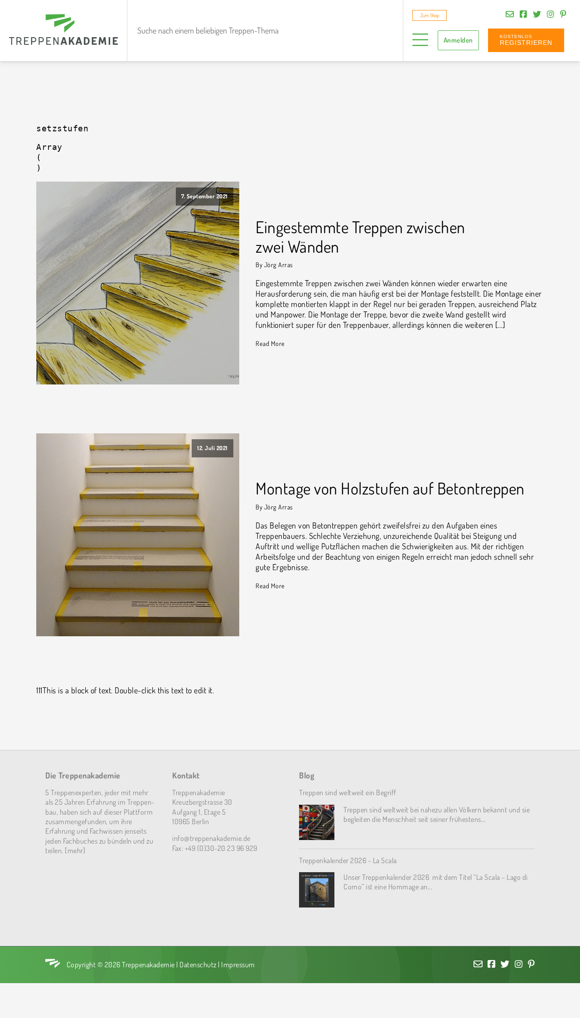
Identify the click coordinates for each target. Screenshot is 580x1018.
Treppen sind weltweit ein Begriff (347, 792)
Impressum (238, 964)
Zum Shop (429, 15)
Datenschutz (198, 964)
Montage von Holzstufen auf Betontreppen (390, 488)
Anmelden (458, 40)
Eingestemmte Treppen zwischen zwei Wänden (360, 236)
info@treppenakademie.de (211, 838)
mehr (75, 850)
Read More (270, 343)
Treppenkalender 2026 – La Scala (348, 860)
